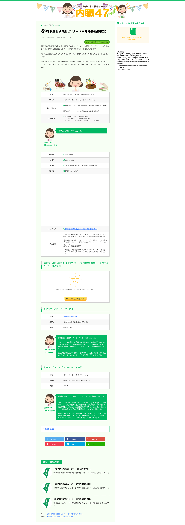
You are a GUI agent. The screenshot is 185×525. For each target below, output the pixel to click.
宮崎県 (52, 429)
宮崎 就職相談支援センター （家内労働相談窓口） (73, 469)
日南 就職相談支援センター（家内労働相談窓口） (73, 484)
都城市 (47, 429)
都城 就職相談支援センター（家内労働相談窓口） (81, 229)
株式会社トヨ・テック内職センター (60, 516)
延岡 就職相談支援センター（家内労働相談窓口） (73, 499)
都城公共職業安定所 (69, 316)
